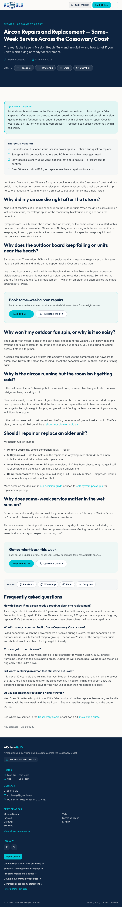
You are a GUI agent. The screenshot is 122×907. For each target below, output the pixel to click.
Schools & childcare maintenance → (23, 868)
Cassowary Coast (48, 716)
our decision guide (51, 486)
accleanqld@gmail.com (19, 795)
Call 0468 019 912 (53, 314)
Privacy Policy (93, 902)
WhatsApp (47, 67)
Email (66, 67)
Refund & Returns (110, 902)
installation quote (89, 716)
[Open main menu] (115, 5)
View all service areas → (17, 831)
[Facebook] (7, 847)
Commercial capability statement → (23, 883)
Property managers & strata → (20, 873)
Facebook (25, 67)
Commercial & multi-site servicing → (24, 863)
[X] (14, 847)
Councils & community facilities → (22, 878)
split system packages (89, 486)
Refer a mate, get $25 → (17, 888)
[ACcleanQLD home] (13, 5)
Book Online (101, 5)
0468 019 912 (82, 5)
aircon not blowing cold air (62, 424)
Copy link (85, 67)
